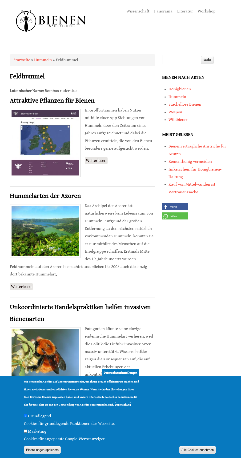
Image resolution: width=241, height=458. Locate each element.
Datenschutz (123, 404)
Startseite (21, 59)
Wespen (175, 112)
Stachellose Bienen (185, 104)
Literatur (185, 11)
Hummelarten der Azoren (45, 196)
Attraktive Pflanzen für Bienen (52, 100)
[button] (175, 206)
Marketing (37, 431)
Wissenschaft (137, 11)
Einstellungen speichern (42, 450)
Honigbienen (180, 89)
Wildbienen (179, 119)
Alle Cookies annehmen (197, 450)
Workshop (207, 11)
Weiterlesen (97, 161)
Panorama (163, 11)
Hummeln (43, 59)
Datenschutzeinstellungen (120, 372)
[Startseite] (51, 37)
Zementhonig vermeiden (190, 161)
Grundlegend (39, 416)
